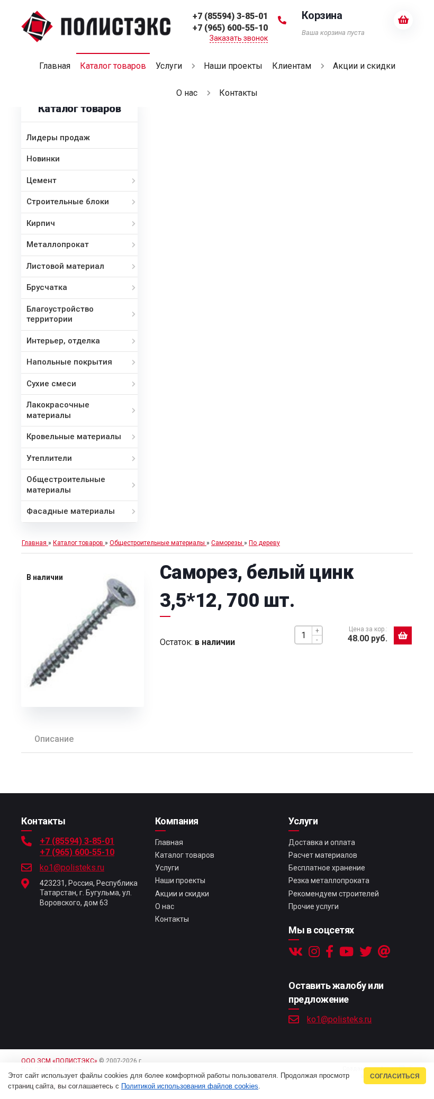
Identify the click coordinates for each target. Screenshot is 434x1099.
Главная (169, 842)
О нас (164, 906)
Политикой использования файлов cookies (189, 1086)
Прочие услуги (313, 906)
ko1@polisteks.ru (72, 867)
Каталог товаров (184, 855)
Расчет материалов (322, 855)
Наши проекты (180, 880)
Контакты (172, 919)
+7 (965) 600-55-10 (77, 852)
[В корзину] (403, 635)
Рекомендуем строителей (333, 893)
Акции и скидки (182, 893)
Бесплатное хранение (326, 868)
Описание (54, 739)
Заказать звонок (239, 38)
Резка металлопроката (328, 880)
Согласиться (395, 1076)
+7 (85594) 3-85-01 (77, 841)
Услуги (167, 868)
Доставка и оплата (321, 842)
